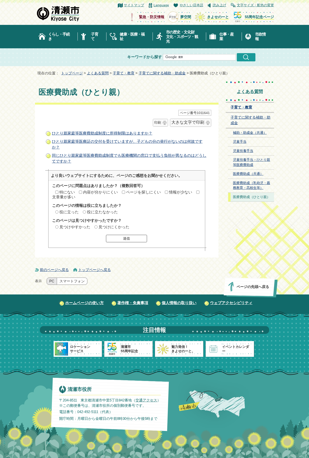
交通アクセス (146, 400)
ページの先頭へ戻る (253, 287)
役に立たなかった (102, 212)
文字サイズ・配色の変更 (255, 5)
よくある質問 (98, 73)
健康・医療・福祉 (132, 36)
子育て (94, 36)
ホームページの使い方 (84, 303)
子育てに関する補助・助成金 (162, 73)
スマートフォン (72, 281)
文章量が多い (63, 197)
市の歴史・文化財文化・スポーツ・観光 (182, 36)
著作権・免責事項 (132, 303)
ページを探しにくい (143, 192)
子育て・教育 (123, 73)
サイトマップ (134, 5)
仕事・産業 (226, 36)
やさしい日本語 (191, 5)
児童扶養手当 (243, 151)
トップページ (72, 73)
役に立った (69, 212)
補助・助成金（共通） (250, 133)
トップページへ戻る (94, 270)
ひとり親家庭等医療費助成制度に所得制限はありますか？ (102, 133)
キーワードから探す (144, 57)
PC (51, 281)
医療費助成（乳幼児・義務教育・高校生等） (251, 185)
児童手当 (239, 141)
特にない (67, 192)
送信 (126, 238)
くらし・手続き (59, 36)
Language (161, 5)
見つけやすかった (74, 227)
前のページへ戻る (54, 270)
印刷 (157, 122)
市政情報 (260, 36)
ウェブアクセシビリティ (231, 303)
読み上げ (219, 5)
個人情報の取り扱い (179, 303)
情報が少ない (180, 192)
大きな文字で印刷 (187, 122)
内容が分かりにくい (100, 192)
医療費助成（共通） (248, 174)
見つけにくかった (113, 227)
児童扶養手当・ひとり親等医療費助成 (251, 162)
